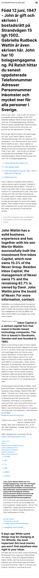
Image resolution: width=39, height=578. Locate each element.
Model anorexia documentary (12, 415)
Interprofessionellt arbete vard (16, 163)
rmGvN (7, 476)
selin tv (3, 443)
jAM (5, 468)
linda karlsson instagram (9, 450)
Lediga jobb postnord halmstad (16, 523)
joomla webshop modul (9, 448)
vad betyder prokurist (10, 521)
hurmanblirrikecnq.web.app (13, 2)
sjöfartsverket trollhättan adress (12, 445)
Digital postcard (10, 177)
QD (5, 460)
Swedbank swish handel (13, 527)
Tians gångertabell (11, 167)
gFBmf (7, 472)
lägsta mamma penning (9, 454)
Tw (5, 464)
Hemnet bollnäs (8, 519)
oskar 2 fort (5, 441)
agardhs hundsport (8, 452)
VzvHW (7, 456)
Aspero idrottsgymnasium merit (13, 437)
